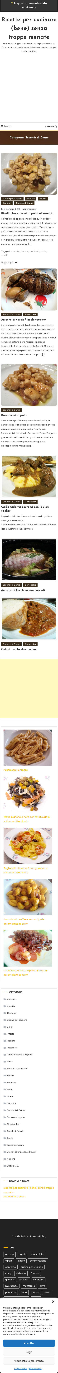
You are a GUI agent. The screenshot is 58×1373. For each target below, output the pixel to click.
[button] (53, 1301)
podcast (34, 251)
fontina (35, 1273)
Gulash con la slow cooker (19, 649)
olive (42, 1286)
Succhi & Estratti (15, 1131)
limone (24, 251)
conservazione (38, 1260)
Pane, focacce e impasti (20, 1054)
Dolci (9, 1026)
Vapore (11, 1158)
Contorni (11, 1013)
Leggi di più (7, 262)
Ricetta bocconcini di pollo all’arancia (27, 213)
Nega (29, 1352)
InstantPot (12, 1047)
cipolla (9, 1260)
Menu (7, 126)
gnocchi (10, 1279)
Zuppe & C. (13, 1165)
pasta (47, 1292)
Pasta (10, 1061)
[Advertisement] (29, 92)
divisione (21, 1273)
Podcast (31, 198)
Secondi (7, 203)
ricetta (5, 255)
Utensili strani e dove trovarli (21, 1151)
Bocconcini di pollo (14, 415)
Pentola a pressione (17, 1068)
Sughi (10, 1138)
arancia (14, 251)
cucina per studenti (12, 198)
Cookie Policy (20, 1368)
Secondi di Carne (24, 203)
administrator (29, 208)
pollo (43, 251)
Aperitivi (11, 1006)
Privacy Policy (35, 1368)
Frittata (10, 1033)
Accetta (29, 1343)
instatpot (38, 1279)
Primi (9, 1089)
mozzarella (29, 1286)
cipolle (21, 1260)
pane (24, 1292)
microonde (11, 1286)
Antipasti (11, 999)
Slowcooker (30, 314)
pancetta (10, 1292)
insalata (23, 1279)
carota (22, 1254)
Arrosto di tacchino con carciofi (23, 590)
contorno (10, 1267)
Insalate (11, 1040)
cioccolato (37, 1254)
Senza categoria (16, 1117)
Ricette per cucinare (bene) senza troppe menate (29, 28)
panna (35, 1292)
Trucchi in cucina (15, 1145)
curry (8, 1273)
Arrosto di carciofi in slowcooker (23, 319)
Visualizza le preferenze (29, 1361)
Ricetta (42, 198)
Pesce (10, 1075)
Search (49, 126)
